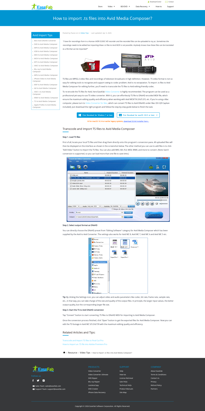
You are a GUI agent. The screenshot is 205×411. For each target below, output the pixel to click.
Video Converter (112, 91)
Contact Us (155, 378)
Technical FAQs (126, 385)
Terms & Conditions (158, 374)
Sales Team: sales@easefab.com (48, 386)
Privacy (153, 382)
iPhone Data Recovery (96, 392)
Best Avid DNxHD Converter (45, 40)
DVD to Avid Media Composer (45, 44)
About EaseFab (157, 371)
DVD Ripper (92, 378)
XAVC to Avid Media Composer (46, 65)
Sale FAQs (123, 382)
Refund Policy (156, 385)
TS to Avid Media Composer (45, 101)
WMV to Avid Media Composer (46, 98)
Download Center (155, 2)
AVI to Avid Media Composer (45, 88)
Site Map (123, 392)
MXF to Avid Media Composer (45, 84)
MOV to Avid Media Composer (46, 58)
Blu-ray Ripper (94, 382)
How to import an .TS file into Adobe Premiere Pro (85, 344)
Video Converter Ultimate (98, 374)
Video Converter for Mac (96, 103)
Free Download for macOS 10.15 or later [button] (138, 115)
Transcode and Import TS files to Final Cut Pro (83, 340)
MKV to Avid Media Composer (46, 55)
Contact (171, 2)
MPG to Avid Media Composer (46, 75)
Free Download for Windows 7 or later (98, 115)
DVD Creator (93, 389)
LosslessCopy (93, 385)
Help (121, 371)
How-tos (123, 374)
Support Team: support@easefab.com (50, 389)
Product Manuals (126, 389)
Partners (154, 389)
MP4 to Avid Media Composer (46, 48)
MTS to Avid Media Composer (46, 62)
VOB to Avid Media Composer (45, 51)
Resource (72, 352)
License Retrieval (126, 378)
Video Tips (85, 352)
